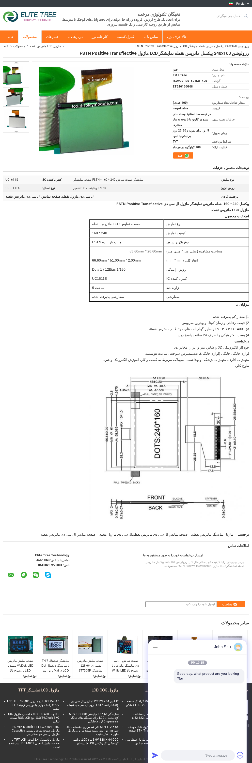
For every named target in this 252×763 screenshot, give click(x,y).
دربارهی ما (75, 37)
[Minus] (155, 647)
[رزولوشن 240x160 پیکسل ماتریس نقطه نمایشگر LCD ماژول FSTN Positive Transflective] (16, 75)
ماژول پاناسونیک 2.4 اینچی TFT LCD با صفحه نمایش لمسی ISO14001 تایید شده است (34, 743)
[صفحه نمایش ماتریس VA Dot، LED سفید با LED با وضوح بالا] (20, 645)
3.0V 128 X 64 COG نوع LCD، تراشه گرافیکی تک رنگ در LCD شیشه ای (96, 741)
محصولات (30, 37)
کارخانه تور (100, 37)
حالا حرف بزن (177, 37)
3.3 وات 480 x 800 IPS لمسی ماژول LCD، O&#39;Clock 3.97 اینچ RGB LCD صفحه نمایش (33, 717)
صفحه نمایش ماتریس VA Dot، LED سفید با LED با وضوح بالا (20, 665)
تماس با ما (150, 37)
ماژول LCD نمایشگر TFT (39, 690)
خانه (11, 37)
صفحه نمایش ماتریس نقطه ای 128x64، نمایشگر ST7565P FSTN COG (90, 666)
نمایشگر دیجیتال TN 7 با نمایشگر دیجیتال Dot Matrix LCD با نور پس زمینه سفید (55, 666)
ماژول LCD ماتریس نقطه (45, 46)
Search (246, 16)
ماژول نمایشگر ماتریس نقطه (212, 534)
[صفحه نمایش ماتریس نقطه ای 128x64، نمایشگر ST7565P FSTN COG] (90, 645)
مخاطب (227, 604)
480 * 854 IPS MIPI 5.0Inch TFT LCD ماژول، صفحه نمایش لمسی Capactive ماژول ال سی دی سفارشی (36, 730)
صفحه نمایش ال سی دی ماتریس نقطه (68, 534)
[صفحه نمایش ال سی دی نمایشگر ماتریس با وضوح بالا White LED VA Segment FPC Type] (125, 645)
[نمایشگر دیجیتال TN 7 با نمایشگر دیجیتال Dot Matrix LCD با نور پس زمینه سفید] (55, 645)
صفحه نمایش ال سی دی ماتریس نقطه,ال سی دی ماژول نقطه (143, 534)
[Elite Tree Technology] (30, 16)
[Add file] (240, 755)
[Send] (155, 755)
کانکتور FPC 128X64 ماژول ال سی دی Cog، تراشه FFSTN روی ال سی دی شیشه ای (93, 705)
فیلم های (52, 37)
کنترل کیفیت (125, 37)
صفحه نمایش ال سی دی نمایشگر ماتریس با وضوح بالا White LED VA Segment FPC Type (125, 666)
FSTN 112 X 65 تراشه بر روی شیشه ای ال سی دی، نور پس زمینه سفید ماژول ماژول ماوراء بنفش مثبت (92, 730)
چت (180, 155)
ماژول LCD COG (105, 690)
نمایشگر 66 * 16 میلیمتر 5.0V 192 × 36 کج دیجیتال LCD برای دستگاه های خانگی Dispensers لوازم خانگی (94, 717)
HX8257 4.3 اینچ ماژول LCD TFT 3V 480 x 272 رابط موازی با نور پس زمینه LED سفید (33, 705)
